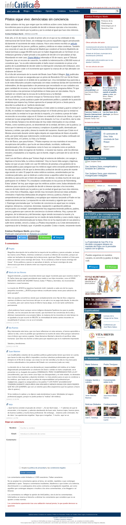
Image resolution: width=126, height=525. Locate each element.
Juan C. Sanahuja (91, 418)
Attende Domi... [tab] (113, 186)
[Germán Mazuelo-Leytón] (111, 411)
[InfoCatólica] (22, 4)
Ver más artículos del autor (95, 67)
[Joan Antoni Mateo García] (111, 389)
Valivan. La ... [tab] (101, 186)
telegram (69, 519)
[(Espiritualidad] (93, 321)
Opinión (49, 11)
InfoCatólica (12, 11)
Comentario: (11, 440)
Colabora (61, 11)
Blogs (26, 11)
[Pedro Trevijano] (111, 371)
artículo (74, 44)
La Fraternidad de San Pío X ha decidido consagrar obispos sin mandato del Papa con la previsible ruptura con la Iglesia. (100, 245)
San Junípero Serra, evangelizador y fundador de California (101, 167)
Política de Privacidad (59, 514)
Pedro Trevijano (111, 364)
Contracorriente (110, 404)
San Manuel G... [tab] (90, 186)
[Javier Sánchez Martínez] (93, 389)
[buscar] (117, 11)
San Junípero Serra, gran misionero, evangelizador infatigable (101, 174)
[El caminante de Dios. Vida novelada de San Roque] (93, 143)
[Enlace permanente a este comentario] (7, 249)
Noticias (37, 11)
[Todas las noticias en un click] (102, 302)
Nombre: (13, 428)
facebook (63, 519)
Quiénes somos (33, 514)
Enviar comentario (28, 473)
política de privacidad (37, 468)
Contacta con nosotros (45, 514)
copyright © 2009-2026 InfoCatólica (63, 517)
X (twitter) (56, 519)
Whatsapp (45, 237)
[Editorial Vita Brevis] (102, 343)
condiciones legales (58, 468)
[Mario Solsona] (93, 371)
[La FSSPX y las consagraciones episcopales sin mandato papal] (102, 229)
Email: (14, 434)
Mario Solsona (91, 364)
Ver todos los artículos (92, 122)
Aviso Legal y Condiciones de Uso (87, 514)
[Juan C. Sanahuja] (93, 411)
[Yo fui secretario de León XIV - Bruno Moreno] (102, 285)
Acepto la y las (44, 468)
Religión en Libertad (38, 234)
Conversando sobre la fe (109, 381)
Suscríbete (74, 11)
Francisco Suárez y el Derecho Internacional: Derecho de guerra (93, 114)
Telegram (59, 237)
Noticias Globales (93, 404)
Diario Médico (34, 58)
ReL (68, 74)
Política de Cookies (71, 514)
